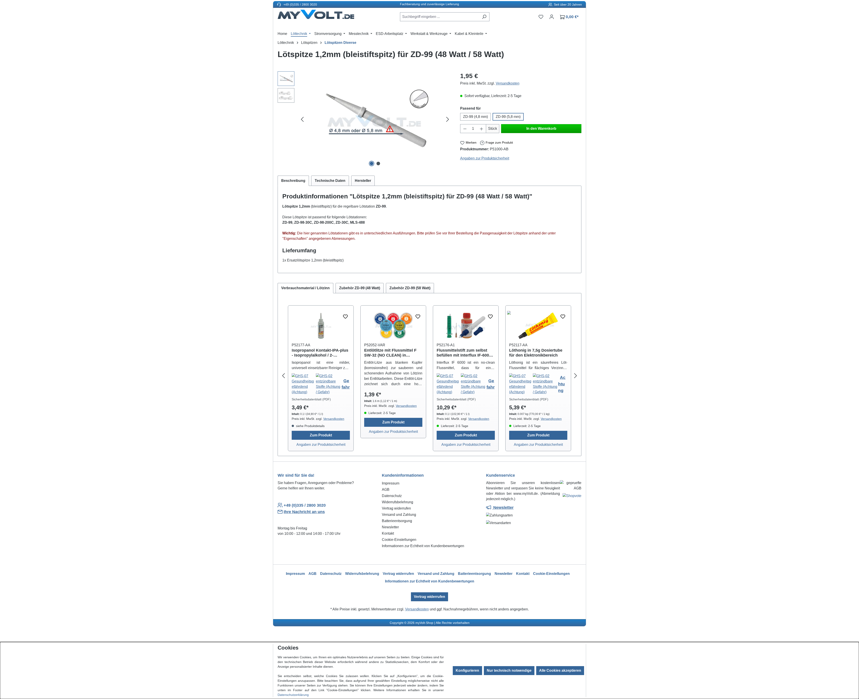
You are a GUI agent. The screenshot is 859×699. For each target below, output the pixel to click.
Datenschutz (392, 496)
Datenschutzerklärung (293, 695)
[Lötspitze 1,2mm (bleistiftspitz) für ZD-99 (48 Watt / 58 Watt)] (375, 119)
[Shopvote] (572, 497)
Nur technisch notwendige (509, 670)
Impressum (390, 483)
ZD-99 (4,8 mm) (475, 117)
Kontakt (388, 533)
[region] (364, 119)
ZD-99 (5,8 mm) (508, 117)
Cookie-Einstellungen (399, 540)
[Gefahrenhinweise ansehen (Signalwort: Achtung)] (521, 384)
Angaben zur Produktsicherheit (484, 158)
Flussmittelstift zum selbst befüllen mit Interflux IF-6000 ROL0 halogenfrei (464, 353)
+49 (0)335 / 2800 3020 (300, 4)
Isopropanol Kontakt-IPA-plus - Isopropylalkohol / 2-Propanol (320, 353)
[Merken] (345, 316)
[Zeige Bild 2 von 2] (378, 163)
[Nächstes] (447, 119)
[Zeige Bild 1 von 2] (371, 163)
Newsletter (390, 527)
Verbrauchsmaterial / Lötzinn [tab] (305, 288)
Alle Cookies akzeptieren (560, 670)
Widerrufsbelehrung (397, 502)
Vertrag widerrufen (396, 508)
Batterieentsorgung (397, 521)
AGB (385, 489)
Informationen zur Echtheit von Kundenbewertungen (423, 546)
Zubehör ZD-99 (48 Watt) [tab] (359, 288)
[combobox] (439, 16)
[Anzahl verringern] (465, 128)
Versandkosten (507, 83)
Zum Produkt (321, 435)
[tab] (293, 181)
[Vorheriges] (302, 119)
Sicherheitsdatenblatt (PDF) (311, 399)
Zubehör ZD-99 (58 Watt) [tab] (409, 288)
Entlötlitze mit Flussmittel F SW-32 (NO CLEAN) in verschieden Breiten (390, 353)
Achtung (562, 384)
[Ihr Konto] (551, 16)
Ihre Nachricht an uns (304, 512)
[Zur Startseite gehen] (316, 16)
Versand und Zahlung (399, 514)
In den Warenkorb (541, 128)
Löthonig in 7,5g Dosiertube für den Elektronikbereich (535, 352)
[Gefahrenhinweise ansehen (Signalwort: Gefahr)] (304, 384)
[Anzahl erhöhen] (481, 128)
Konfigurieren (467, 670)
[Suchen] (484, 16)
